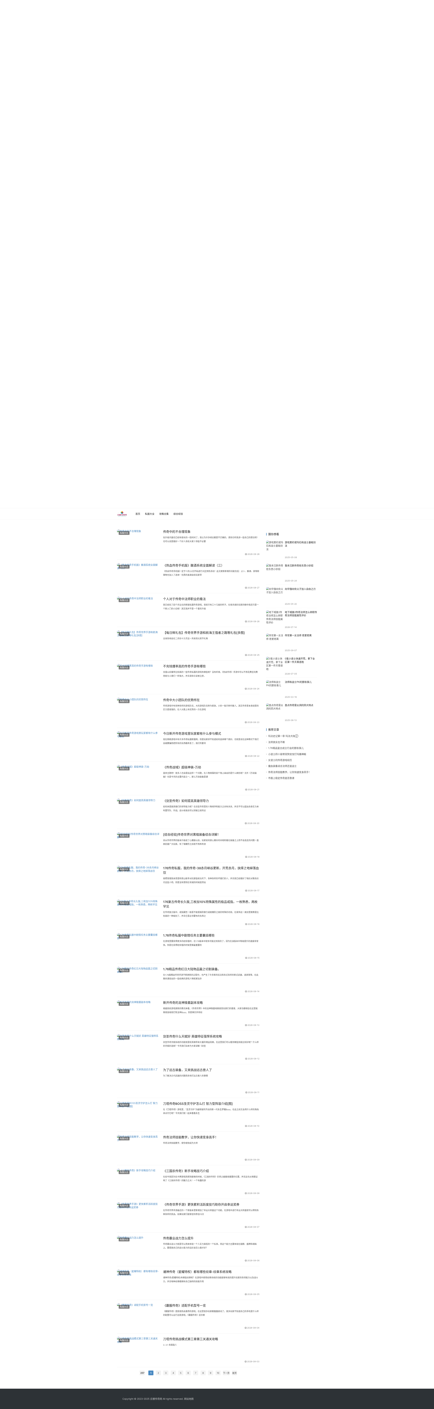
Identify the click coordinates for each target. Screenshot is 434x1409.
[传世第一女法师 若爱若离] (274, 643)
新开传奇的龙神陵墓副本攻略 (183, 1002)
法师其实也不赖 (276, 742)
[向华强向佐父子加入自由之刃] (274, 596)
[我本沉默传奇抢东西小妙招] (274, 573)
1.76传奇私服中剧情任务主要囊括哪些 (189, 935)
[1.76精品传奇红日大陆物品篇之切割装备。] (138, 980)
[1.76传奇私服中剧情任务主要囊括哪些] (138, 946)
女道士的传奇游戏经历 (280, 760)
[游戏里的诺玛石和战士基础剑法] (274, 550)
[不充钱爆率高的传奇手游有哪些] (138, 677)
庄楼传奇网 (156, 1398)
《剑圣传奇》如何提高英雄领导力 (186, 801)
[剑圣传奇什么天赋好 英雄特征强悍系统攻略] (138, 1047)
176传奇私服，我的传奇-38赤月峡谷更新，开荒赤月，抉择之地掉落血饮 (211, 870)
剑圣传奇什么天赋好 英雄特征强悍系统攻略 (192, 1036)
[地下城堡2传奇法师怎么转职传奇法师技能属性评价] (274, 619)
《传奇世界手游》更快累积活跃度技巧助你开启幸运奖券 (201, 1204)
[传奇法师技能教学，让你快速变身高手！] (138, 1148)
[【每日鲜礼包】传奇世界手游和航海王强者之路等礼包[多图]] (138, 643)
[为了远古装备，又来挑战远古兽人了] (138, 1081)
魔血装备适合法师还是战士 (282, 765)
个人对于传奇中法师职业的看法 (184, 599)
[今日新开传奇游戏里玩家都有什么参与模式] (138, 744)
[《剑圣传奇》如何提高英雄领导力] (138, 812)
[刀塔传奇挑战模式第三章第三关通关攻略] (138, 1350)
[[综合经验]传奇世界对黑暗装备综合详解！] (138, 845)
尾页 (234, 1373)
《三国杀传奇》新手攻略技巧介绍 (186, 1171)
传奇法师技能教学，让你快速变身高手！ (190, 1137)
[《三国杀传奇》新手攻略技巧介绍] (138, 1182)
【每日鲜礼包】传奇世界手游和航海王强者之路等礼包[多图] (204, 633)
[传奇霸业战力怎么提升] (138, 1249)
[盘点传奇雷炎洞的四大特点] (274, 712)
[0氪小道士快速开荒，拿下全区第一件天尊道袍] (274, 666)
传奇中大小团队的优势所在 (181, 700)
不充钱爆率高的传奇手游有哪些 (184, 666)
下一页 (226, 1373)
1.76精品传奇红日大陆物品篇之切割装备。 (192, 969)
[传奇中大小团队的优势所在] (138, 711)
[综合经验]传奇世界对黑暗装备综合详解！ (191, 834)
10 (218, 1373)
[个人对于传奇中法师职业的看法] (138, 610)
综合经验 (178, 513)
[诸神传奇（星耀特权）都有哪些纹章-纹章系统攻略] (138, 1283)
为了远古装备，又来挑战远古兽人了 (187, 1070)
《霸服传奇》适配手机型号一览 (184, 1305)
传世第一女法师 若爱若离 (298, 635)
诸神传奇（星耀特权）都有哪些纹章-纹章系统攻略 (197, 1272)
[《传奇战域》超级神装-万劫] (138, 778)
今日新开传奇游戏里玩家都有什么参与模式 (192, 733)
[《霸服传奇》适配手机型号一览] (138, 1316)
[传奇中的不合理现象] (138, 542)
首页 (137, 513)
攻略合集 (164, 513)
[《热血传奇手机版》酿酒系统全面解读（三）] (138, 576)
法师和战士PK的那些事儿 (298, 681)
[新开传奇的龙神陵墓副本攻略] (138, 1013)
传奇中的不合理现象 (177, 532)
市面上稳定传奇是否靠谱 (281, 778)
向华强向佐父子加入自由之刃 (300, 588)
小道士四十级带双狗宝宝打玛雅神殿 (287, 754)
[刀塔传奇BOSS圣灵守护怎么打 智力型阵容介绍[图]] (138, 1114)
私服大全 (149, 513)
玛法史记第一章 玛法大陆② (283, 735)
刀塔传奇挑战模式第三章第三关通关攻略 (190, 1339)
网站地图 (189, 1398)
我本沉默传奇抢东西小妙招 (299, 565)
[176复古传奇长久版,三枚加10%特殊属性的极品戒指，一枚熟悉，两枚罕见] (138, 913)
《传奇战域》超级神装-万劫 (182, 767)
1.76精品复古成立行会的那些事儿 (286, 748)
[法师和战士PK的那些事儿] (274, 689)
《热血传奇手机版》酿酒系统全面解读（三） (193, 565)
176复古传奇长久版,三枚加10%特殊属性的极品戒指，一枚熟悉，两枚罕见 (210, 904)
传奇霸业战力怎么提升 (178, 1238)
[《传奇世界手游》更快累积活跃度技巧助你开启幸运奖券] (138, 1215)
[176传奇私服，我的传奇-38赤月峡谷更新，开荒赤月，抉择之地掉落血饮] (138, 879)
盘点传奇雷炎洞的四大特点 (299, 705)
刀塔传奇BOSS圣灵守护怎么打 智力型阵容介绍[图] (198, 1103)
